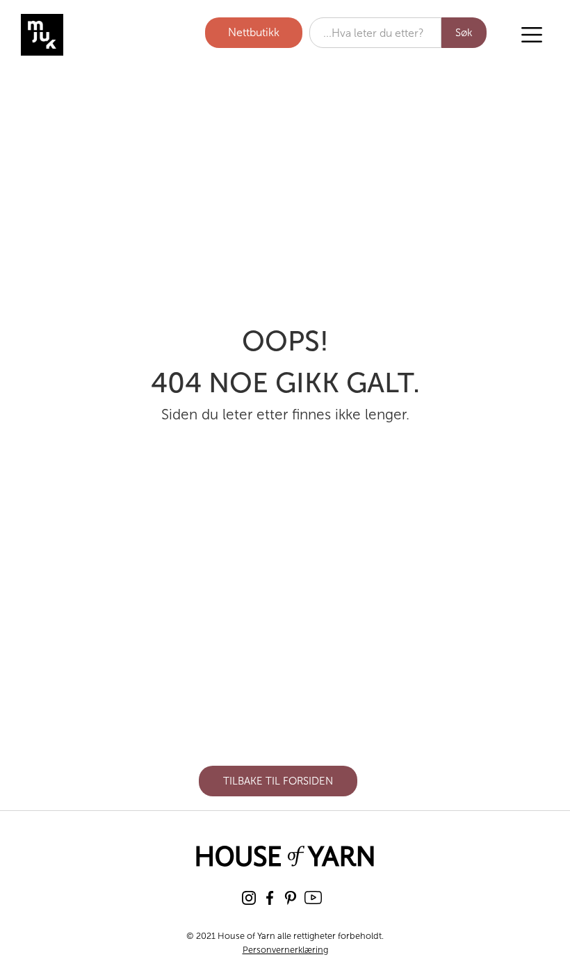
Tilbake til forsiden (278, 781)
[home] (94, 35)
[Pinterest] (291, 898)
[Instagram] (249, 898)
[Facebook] (270, 898)
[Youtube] (313, 897)
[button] (531, 34)
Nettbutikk (253, 32)
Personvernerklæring (285, 949)
